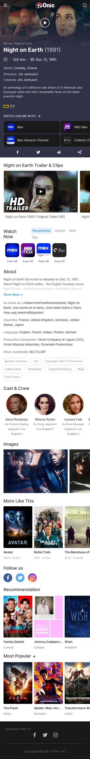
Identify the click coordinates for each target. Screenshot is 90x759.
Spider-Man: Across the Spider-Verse (48, 708)
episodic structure (16, 361)
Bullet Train (42, 552)
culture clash (13, 369)
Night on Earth (23, 43)
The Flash (10, 708)
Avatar (8, 552)
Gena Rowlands (16, 419)
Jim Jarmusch (28, 74)
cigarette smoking (59, 369)
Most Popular (17, 656)
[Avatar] (17, 527)
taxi (35, 361)
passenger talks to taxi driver (64, 361)
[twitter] (20, 581)
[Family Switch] (17, 616)
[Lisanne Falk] (73, 404)
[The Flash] (17, 683)
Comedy (20, 68)
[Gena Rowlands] (16, 404)
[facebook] (7, 581)
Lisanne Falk (73, 419)
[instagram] (32, 581)
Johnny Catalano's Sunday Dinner (48, 642)
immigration (35, 369)
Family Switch (13, 642)
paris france (12, 377)
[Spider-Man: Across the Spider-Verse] (48, 683)
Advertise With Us (18, 729)
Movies (7, 43)
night (81, 369)
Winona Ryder (45, 419)
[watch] (45, 22)
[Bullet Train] (48, 527)
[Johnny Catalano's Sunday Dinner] (48, 616)
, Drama (31, 68)
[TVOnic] (45, 5)
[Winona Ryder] (44, 404)
